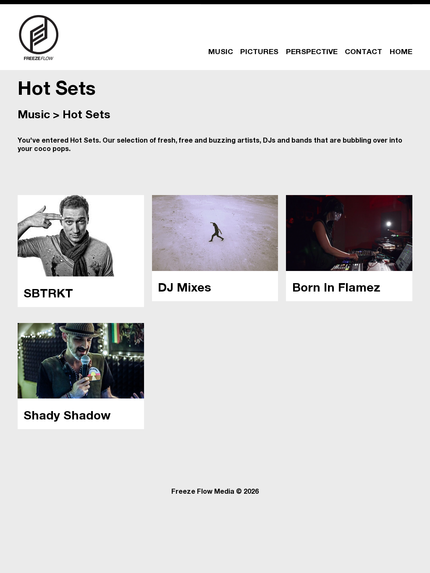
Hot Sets (86, 116)
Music (34, 116)
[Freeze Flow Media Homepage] (39, 37)
